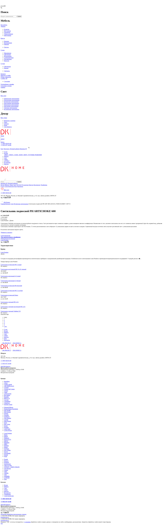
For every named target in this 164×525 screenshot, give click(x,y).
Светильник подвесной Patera (9, 295)
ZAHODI (6, 477)
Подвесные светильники (11, 101)
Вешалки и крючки (9, 120)
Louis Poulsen (4, 252)
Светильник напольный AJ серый (10, 276)
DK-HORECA (17, 343)
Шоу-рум (6, 190)
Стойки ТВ (4, 78)
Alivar (6, 383)
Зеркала (6, 123)
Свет (5, 158)
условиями (27, 522)
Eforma (6, 413)
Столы (3, 50)
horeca (2, 142)
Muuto (6, 447)
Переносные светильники (11, 98)
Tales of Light (8, 465)
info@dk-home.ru (5, 366)
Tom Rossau (7, 468)
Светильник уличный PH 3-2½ (10, 302)
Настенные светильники (11, 106)
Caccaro (6, 400)
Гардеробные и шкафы (7, 84)
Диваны (3, 26)
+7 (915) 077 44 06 (6, 145)
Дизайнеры (44, 185)
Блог (2, 149)
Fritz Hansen (7, 418)
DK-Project (6, 202)
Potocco (6, 461)
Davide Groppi (8, 404)
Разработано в (5, 517)
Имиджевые (7, 35)
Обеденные (7, 54)
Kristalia (6, 427)
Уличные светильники (10, 108)
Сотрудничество (9, 186)
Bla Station (7, 395)
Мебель (6, 156)
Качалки (6, 41)
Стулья (3, 63)
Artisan (6, 390)
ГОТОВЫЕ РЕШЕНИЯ (35, 155)
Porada (6, 459)
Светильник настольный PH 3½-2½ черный (13, 269)
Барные (6, 68)
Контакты (6, 149)
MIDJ (5, 444)
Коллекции (37, 185)
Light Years (7, 429)
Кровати (3, 74)
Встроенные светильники (11, 109)
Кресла (3, 38)
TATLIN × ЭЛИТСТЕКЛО (12, 467)
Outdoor (3, 87)
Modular (6, 445)
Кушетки (6, 29)
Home (2, 136)
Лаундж (6, 47)
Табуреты (7, 71)
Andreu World (8, 384)
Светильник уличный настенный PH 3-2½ (13, 306)
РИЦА (6, 155)
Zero (5, 479)
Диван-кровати (8, 34)
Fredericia (6, 416)
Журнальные (8, 56)
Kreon (6, 426)
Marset (6, 436)
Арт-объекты (8, 127)
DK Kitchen (7, 412)
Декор (6, 159)
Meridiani (6, 442)
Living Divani (8, 430)
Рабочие (6, 44)
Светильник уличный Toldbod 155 (11, 311)
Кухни (6, 153)
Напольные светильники (11, 105)
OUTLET (19, 185)
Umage (6, 470)
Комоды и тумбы (6, 75)
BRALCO (7, 398)
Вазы (5, 125)
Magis (5, 435)
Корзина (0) (23, 149)
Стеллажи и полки (6, 86)
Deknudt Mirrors (8, 407)
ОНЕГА (11, 155)
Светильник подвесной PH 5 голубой (12, 290)
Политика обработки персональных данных (13, 514)
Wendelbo (7, 476)
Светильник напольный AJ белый (11, 280)
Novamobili (7, 453)
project (2, 139)
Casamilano (7, 401)
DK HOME (7, 410)
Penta (5, 456)
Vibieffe (6, 473)
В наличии (7, 162)
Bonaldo (6, 397)
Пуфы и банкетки (6, 77)
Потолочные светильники (11, 100)
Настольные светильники (11, 103)
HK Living (7, 424)
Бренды (6, 164)
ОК (2, 523)
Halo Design (7, 421)
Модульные (7, 31)
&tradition (7, 381)
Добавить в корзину (6, 232)
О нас (5, 151)
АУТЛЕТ (6, 161)
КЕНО (21, 155)
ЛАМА (16, 155)
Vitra (5, 474)
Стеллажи (7, 81)
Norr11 (6, 452)
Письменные (8, 59)
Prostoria (6, 462)
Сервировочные (8, 57)
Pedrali (6, 455)
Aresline (6, 387)
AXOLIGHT (7, 393)
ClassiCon (7, 403)
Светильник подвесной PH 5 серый (11, 264)
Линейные (7, 32)
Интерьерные (8, 43)
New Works (7, 450)
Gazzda (6, 419)
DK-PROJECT (6, 343)
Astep (5, 392)
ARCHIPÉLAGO (9, 386)
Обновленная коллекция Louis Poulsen (8, 239)
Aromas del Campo (9, 389)
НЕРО (25, 155)
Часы (5, 122)
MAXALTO (7, 439)
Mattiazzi (6, 438)
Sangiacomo (7, 464)
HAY (5, 423)
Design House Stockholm (11, 409)
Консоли (6, 60)
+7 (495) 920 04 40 (6, 143)
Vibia (5, 471)
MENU (6, 441)
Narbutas (6, 448)
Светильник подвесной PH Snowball (11, 285)
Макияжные (7, 53)
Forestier (6, 415)
